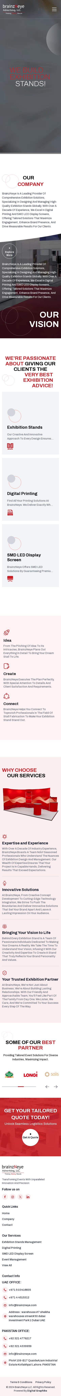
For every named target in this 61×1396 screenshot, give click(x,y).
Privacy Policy (43, 1382)
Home (5, 1213)
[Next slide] (56, 1086)
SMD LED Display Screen (17, 1253)
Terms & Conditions (21, 1382)
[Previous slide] (47, 1086)
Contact (7, 1224)
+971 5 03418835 (20, 1289)
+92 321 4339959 (20, 1346)
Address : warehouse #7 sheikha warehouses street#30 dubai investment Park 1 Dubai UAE (29, 1316)
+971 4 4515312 (19, 1297)
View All (7, 1265)
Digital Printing (11, 1247)
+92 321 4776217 (20, 1338)
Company (8, 1219)
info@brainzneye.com (23, 1305)
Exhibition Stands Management (22, 1242)
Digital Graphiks (37, 1390)
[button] (54, 9)
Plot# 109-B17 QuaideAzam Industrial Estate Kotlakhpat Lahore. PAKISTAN (33, 1362)
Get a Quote (30, 1137)
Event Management (14, 1259)
